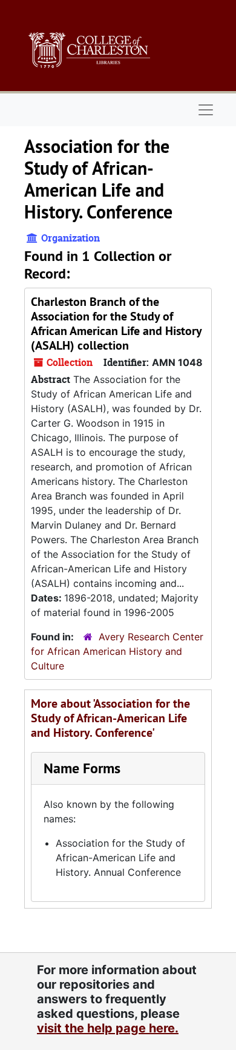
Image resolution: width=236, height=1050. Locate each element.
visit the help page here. (108, 1028)
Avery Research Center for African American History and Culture (117, 651)
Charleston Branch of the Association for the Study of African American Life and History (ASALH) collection (116, 323)
